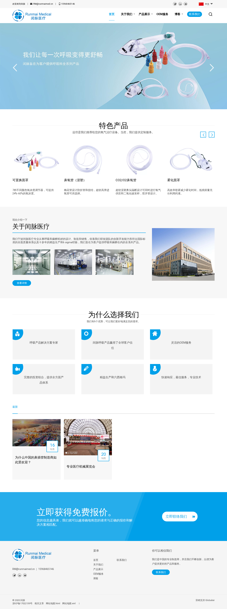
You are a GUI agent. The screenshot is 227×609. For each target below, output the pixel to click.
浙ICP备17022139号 (22, 603)
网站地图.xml (69, 603)
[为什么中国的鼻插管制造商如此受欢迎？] (36, 432)
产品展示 (98, 569)
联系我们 (194, 14)
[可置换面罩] (36, 159)
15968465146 (68, 4)
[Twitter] (175, 4)
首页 (95, 560)
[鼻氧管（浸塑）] (87, 159)
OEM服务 (98, 573)
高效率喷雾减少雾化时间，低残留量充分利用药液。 (189, 191)
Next (211, 68)
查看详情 (22, 283)
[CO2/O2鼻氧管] (139, 159)
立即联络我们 (176, 516)
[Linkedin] (180, 4)
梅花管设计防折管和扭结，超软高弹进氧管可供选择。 (86, 191)
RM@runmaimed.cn (43, 4)
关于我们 (98, 564)
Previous (15, 68)
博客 (95, 578)
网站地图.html (53, 603)
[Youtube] (185, 4)
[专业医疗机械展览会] (88, 437)
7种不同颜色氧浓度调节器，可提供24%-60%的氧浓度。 (33, 191)
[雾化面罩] (191, 159)
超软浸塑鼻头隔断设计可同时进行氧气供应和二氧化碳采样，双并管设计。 (138, 191)
